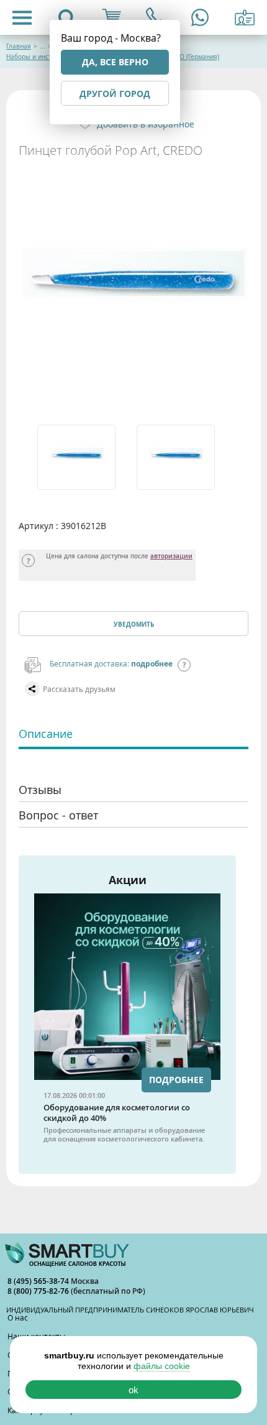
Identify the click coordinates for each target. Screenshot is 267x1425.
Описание (46, 733)
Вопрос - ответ (58, 815)
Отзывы (40, 789)
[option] (84, 457)
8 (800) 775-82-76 (39, 1291)
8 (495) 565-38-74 (39, 1281)
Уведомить (134, 624)
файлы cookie (162, 1366)
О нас (17, 1317)
